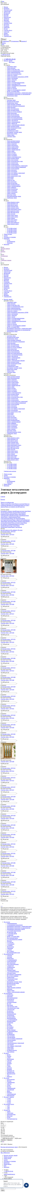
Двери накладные (12, 113)
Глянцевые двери (11, 66)
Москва (6, 7)
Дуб (8, 1075)
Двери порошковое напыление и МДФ (17, 76)
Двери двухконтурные (13, 110)
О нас (8, 240)
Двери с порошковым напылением (16, 85)
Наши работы (7, 484)
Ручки (8, 1117)
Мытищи (6, 20)
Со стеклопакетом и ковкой (14, 939)
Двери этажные (11, 193)
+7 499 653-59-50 (5, 54)
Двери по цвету (5, 504)
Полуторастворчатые (13, 964)
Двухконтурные (11, 973)
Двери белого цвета (12, 205)
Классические (11, 1079)
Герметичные (10, 977)
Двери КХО (10, 178)
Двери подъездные (12, 183)
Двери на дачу (11, 180)
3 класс (9, 1100)
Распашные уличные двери (14, 132)
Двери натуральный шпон (14, 74)
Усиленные (10, 1022)
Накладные (10, 968)
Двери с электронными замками (16, 125)
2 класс (9, 1098)
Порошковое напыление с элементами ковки (19, 92)
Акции (6, 235)
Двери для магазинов (13, 164)
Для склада (10, 1041)
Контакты (6, 244)
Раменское (7, 27)
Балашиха (6, 8)
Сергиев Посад (8, 30)
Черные (9, 1056)
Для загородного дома (13, 1008)
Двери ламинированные (13, 72)
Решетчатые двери (12, 133)
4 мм (8, 1108)
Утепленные (10, 1000)
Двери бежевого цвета (13, 202)
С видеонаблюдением (13, 971)
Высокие (9, 986)
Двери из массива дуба (13, 69)
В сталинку (10, 1028)
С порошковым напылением (15, 925)
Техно (8, 1085)
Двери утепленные (12, 192)
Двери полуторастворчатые (14, 117)
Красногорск (7, 17)
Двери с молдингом (12, 120)
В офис (9, 1024)
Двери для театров (12, 171)
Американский (11, 1088)
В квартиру (10, 1011)
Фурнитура (21, 506)
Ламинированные (12, 923)
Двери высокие (11, 107)
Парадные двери (11, 195)
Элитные (9, 955)
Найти (2, 1190)
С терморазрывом (12, 960)
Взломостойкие (11, 1021)
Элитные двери (11, 136)
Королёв (6, 15)
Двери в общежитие (12, 148)
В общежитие (10, 1034)
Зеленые (9, 1063)
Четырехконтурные (12, 979)
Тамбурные (10, 995)
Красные (9, 1067)
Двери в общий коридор (13, 149)
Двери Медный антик (13, 212)
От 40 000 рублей (12, 232)
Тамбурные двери (12, 197)
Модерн (9, 1081)
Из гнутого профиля (12, 976)
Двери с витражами (12, 78)
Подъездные (10, 1012)
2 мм (8, 1105)
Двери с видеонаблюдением (14, 119)
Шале (8, 1091)
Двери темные (11, 218)
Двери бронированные (13, 142)
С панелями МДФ (12, 933)
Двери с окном (11, 81)
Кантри (9, 1086)
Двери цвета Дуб (11, 221)
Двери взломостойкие (13, 158)
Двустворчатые (11, 962)
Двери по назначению (14, 505)
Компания (6, 238)
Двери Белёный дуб (12, 203)
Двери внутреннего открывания (16, 106)
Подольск (6, 24)
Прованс (9, 1092)
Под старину (10, 951)
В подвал (9, 1025)
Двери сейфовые (11, 187)
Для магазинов (11, 1037)
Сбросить (9, 1140)
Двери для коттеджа (12, 162)
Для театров (10, 1044)
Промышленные (11, 1014)
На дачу (9, 1003)
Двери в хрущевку (12, 155)
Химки (6, 33)
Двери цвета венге (12, 219)
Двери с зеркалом (12, 79)
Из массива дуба (11, 932)
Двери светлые (11, 213)
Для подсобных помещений (14, 1038)
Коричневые (10, 1059)
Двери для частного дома (14, 176)
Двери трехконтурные (13, 126)
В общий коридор (12, 1050)
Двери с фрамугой (12, 123)
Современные (11, 1082)
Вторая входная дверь (13, 101)
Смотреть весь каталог (10, 471)
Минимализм (10, 1095)
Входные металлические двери (9, 1147)
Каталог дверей (8, 299)
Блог (5, 1165)
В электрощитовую (12, 1031)
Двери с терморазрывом (13, 122)
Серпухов (6, 31)
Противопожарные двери (14, 196)
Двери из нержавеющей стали (15, 71)
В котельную (10, 999)
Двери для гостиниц (12, 160)
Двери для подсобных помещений (16, 167)
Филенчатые (10, 946)
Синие (9, 1066)
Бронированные (11, 1018)
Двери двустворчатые (13, 109)
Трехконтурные (11, 970)
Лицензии (10, 243)
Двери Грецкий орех (12, 206)
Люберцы (6, 18)
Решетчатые (10, 958)
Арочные (9, 957)
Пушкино (6, 26)
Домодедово (7, 11)
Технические (10, 1015)
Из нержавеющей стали (13, 952)
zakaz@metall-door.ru (9, 1174)
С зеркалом (10, 935)
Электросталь (7, 36)
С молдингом (10, 980)
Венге (8, 1065)
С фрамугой (10, 965)
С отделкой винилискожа (14, 930)
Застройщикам (11, 241)
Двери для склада (12, 170)
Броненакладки (11, 1114)
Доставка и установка (10, 237)
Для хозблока (10, 1051)
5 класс (9, 1102)
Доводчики (10, 1113)
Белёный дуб (10, 1070)
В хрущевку (10, 1027)
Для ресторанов (11, 1040)
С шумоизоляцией (12, 1019)
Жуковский (7, 13)
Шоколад (9, 1076)
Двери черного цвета (13, 224)
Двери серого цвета (12, 215)
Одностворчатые (11, 961)
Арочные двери (11, 100)
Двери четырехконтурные (14, 127)
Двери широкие (11, 129)
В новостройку (11, 1016)
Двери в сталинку (12, 154)
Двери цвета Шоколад (13, 222)
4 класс (9, 1101)
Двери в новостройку (13, 146)
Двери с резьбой (11, 87)
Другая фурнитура (12, 1119)
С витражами (10, 944)
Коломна (6, 14)
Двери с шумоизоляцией (14, 186)
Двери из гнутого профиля (14, 111)
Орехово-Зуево (8, 23)
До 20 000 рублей (12, 230)
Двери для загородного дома (15, 161)
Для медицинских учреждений (15, 1043)
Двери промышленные (13, 184)
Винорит (9, 941)
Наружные (10, 1005)
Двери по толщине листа (11, 506)
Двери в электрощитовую (14, 157)
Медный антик (11, 1073)
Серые (9, 1057)
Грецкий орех (10, 1072)
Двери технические (12, 189)
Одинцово (7, 21)
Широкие (9, 989)
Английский (10, 1089)
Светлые (9, 1060)
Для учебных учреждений (14, 1046)
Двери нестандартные (13, 114)
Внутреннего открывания (14, 974)
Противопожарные (12, 997)
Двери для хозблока (12, 174)
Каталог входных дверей (10, 1155)
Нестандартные (11, 984)
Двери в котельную (12, 145)
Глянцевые (10, 948)
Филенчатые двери (12, 95)
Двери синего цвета (12, 216)
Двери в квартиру (12, 144)
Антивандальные (11, 1002)
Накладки (9, 1116)
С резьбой (9, 945)
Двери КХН (10, 177)
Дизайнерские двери (12, 130)
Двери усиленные (12, 190)
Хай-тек (9, 1084)
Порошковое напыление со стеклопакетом (18, 94)
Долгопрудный (8, 10)
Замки (8, 1111)
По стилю (12, 504)
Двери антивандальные (13, 141)
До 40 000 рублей (12, 231)
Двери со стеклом (12, 88)
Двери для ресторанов (13, 168)
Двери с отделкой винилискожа (15, 82)
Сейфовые (10, 1032)
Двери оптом (7, 1158)
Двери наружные (11, 181)
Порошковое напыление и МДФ (16, 929)
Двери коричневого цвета (14, 209)
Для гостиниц (11, 1035)
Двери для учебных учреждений (16, 173)
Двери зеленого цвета (13, 208)
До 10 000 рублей (12, 228)
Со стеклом (10, 942)
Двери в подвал (11, 152)
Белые (8, 1054)
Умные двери (10, 135)
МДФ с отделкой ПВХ (13, 91)
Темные (9, 1062)
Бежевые (9, 1069)
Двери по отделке (19, 504)
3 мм (8, 1107)
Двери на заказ (8, 234)
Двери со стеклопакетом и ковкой (16, 90)
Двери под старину (12, 75)
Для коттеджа (10, 1009)
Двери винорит (11, 68)
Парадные (10, 996)
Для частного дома (12, 1006)
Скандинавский (11, 1094)
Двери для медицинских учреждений (17, 165)
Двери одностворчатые (13, 116)
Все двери (11, 62)
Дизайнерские (11, 967)
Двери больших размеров (14, 104)
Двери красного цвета (13, 211)
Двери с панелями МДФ (13, 84)
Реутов (6, 29)
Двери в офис (10, 151)
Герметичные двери (12, 103)
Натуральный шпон (12, 938)
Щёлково (6, 34)
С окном (9, 949)
